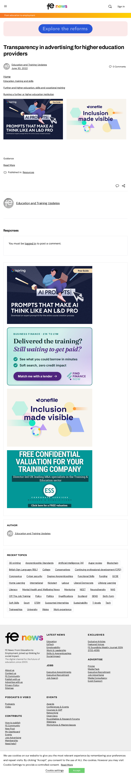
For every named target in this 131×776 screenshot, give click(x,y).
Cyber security (34, 576)
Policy (38, 596)
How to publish (12, 722)
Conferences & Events (58, 706)
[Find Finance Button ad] (49, 356)
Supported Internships (57, 602)
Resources (28, 172)
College (46, 569)
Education (52, 641)
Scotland (82, 596)
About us (9, 670)
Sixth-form (108, 596)
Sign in (121, 6)
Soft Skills (14, 602)
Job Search (52, 678)
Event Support (95, 680)
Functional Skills (86, 576)
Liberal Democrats (83, 582)
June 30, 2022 (20, 68)
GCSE (115, 576)
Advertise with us (14, 682)
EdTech (50, 644)
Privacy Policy (12, 685)
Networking (52, 712)
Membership (11, 740)
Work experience (62, 609)
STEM (37, 602)
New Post (10, 728)
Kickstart (52, 582)
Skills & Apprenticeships (59, 653)
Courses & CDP (54, 709)
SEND (95, 596)
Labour (65, 582)
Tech (108, 602)
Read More (9, 165)
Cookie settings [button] (55, 770)
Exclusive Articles (96, 641)
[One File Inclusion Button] (96, 137)
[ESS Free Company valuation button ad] (49, 478)
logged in (30, 243)
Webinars (51, 721)
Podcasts (10, 703)
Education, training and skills (18, 81)
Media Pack (93, 669)
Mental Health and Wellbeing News (41, 589)
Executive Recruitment (58, 675)
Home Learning (17, 582)
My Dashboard (12, 731)
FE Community (12, 676)
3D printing (15, 562)
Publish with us (12, 679)
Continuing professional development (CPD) (98, 569)
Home (7, 76)
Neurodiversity (98, 589)
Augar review (95, 562)
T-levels (96, 602)
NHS (113, 589)
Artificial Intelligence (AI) (71, 562)
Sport (27, 602)
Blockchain (112, 562)
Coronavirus (15, 576)
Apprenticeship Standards (39, 562)
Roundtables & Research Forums (63, 718)
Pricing (91, 666)
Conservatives (62, 569)
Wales (45, 609)
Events (8, 734)
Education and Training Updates (29, 64)
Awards (50, 703)
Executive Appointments (59, 672)
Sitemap (9, 688)
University (32, 609)
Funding (103, 576)
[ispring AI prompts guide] (33, 137)
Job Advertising (96, 675)
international (36, 582)
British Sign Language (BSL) (23, 569)
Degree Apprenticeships (60, 576)
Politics (50, 596)
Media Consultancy (97, 678)
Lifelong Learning (107, 582)
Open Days (52, 715)
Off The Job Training (20, 596)
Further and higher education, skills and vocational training (34, 87)
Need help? (10, 743)
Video (8, 706)
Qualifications (66, 596)
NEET (82, 589)
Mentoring (69, 589)
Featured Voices (96, 644)
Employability (53, 647)
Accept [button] (76, 770)
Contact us (10, 673)
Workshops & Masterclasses (61, 724)
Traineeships (15, 609)
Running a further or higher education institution (28, 94)
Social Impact (53, 656)
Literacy (13, 589)
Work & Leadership (56, 650)
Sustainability (81, 602)
